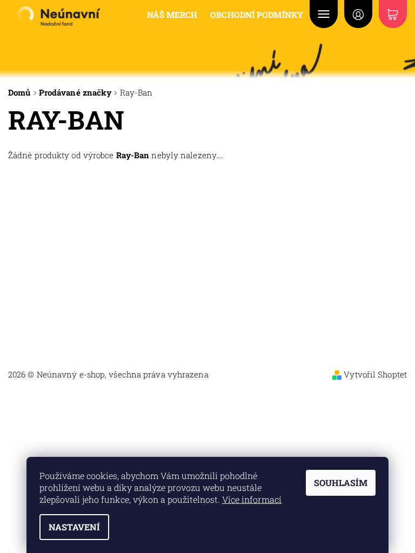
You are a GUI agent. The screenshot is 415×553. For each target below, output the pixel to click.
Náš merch (172, 14)
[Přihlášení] (358, 14)
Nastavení (74, 526)
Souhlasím (340, 482)
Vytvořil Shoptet (375, 374)
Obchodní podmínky (256, 14)
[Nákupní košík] (393, 14)
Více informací (252, 499)
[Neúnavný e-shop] (58, 16)
